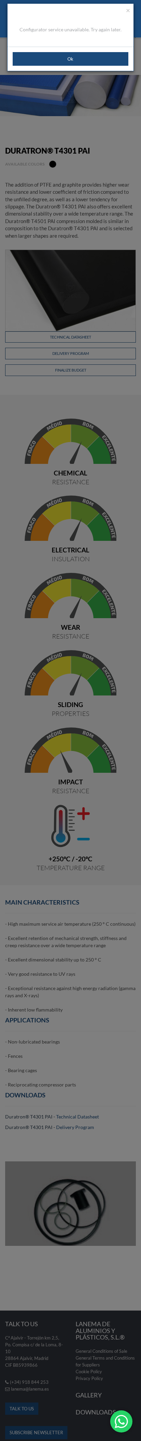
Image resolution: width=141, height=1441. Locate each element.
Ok (70, 59)
